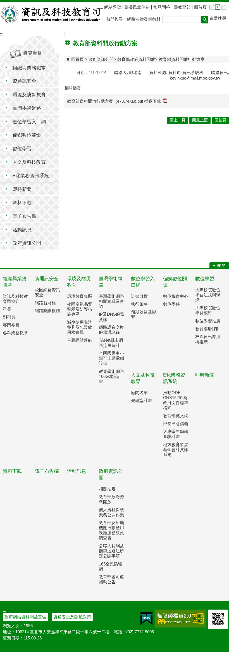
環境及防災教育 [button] (29, 94)
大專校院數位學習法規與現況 (207, 294)
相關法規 (107, 488)
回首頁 (200, 7)
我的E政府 (146, 618)
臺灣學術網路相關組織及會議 (111, 301)
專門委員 (11, 325)
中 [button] (217, 7)
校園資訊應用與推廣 (207, 339)
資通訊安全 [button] (24, 81)
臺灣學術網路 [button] (27, 108)
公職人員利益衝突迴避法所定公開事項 (111, 550)
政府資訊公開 (101, 59)
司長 (7, 309)
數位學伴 (171, 304)
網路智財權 (45, 302)
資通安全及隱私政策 (72, 617)
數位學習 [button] (22, 148)
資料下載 (12, 471)
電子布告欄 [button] (24, 216)
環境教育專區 (79, 296)
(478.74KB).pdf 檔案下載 (138, 101)
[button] (204, 19)
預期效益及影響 (143, 314)
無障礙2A (180, 618)
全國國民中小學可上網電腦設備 (111, 358)
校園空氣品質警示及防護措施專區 (79, 309)
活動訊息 (76, 471)
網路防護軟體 (47, 310)
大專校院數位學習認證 (207, 310)
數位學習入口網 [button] (29, 121)
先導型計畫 (141, 400)
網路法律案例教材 (144, 19)
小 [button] (211, 7)
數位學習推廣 (207, 320)
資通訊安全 (47, 278)
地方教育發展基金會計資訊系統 (175, 449)
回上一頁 (177, 120)
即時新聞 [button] (22, 189)
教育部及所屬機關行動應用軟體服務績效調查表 (111, 530)
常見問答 (161, 7)
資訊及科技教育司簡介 (15, 299)
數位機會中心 (175, 296)
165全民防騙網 (110, 566)
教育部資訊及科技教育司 (51, 14)
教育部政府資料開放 (136, 59)
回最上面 (200, 120)
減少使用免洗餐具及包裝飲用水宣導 (79, 327)
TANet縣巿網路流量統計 (111, 342)
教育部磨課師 (207, 328)
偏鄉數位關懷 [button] (27, 135)
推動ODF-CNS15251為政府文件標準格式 (175, 400)
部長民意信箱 (137, 7)
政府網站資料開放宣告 (25, 617)
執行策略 (139, 304)
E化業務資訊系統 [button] (31, 175)
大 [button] (223, 7)
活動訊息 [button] (22, 229)
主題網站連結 (79, 340)
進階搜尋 (217, 18)
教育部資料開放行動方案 (182, 59)
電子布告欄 (47, 471)
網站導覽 (112, 7)
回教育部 (182, 7)
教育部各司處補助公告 (111, 579)
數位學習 (204, 278)
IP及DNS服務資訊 (111, 317)
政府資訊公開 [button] (27, 243)
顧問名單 (139, 392)
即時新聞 (204, 375)
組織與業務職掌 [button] (29, 68)
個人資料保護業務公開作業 (111, 512)
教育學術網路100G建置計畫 (111, 376)
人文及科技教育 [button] (29, 162)
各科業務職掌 (15, 332)
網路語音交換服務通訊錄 (111, 330)
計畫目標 (139, 296)
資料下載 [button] (22, 202)
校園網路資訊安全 (47, 292)
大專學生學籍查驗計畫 (175, 434)
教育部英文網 (175, 415)
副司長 (9, 317)
